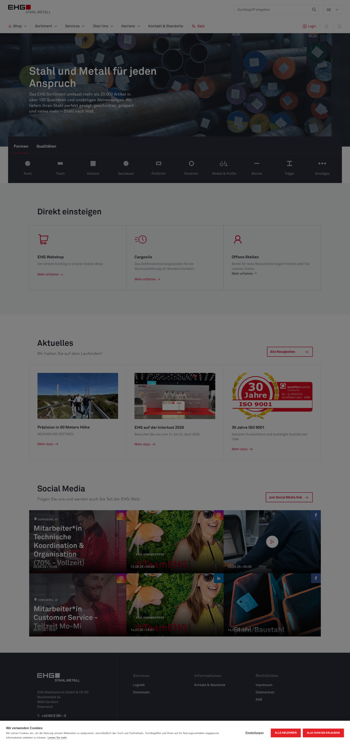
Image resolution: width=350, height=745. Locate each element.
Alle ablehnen (286, 732)
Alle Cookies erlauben (323, 733)
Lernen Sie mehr (57, 737)
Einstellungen (254, 732)
